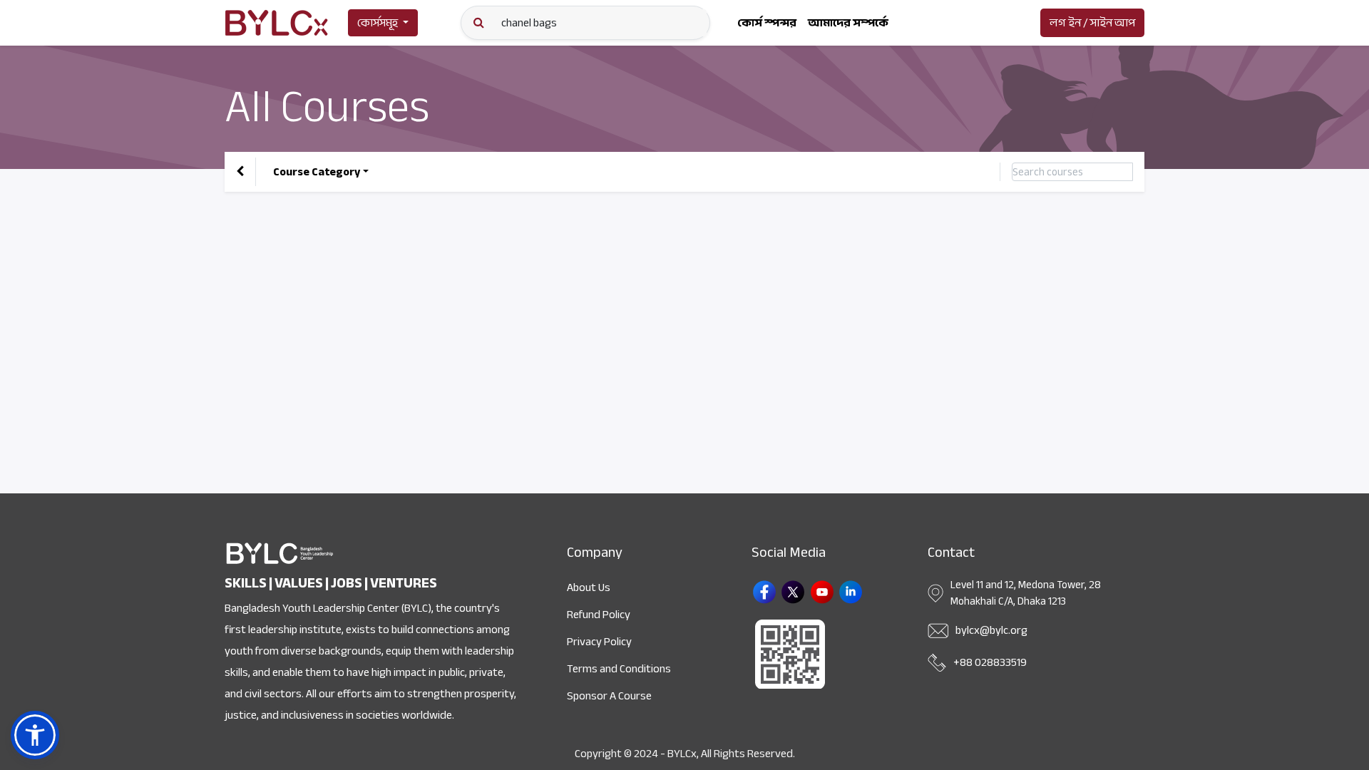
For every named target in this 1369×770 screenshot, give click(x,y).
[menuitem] (767, 23)
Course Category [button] (316, 172)
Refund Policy (598, 614)
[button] (35, 735)
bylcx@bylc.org (991, 630)
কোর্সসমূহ (377, 23)
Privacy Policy (599, 641)
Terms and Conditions (619, 668)
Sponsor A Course (609, 696)
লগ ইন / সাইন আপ (1092, 23)
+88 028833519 (990, 662)
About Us (588, 587)
